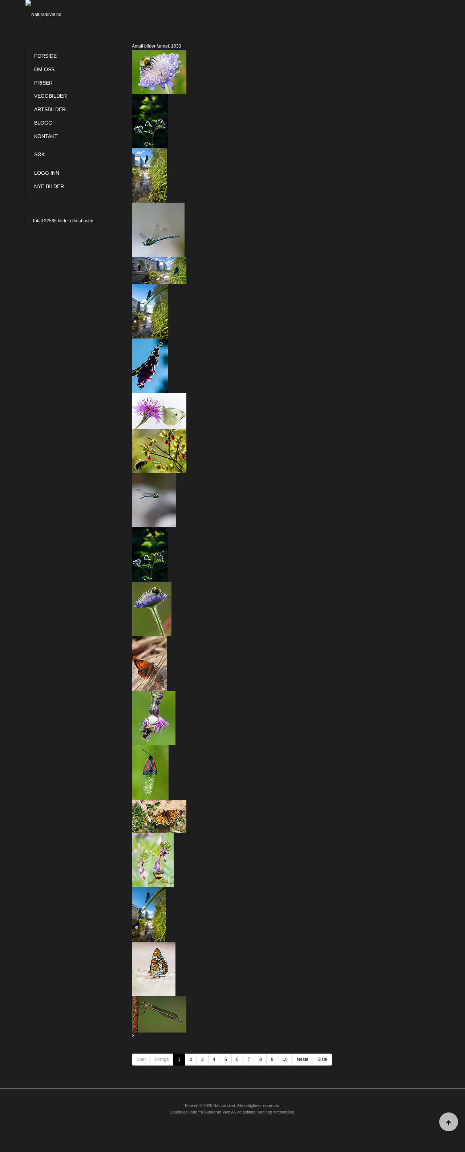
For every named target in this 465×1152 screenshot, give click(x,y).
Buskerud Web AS (220, 1112)
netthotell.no (283, 1112)
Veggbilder (50, 96)
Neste (302, 1059)
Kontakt (46, 136)
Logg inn (46, 173)
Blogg (43, 123)
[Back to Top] (448, 1121)
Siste (322, 1059)
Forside (45, 56)
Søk (39, 154)
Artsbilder (50, 109)
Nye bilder (49, 186)
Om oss (44, 69)
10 (285, 1059)
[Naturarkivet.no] (55, 14)
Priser (43, 83)
